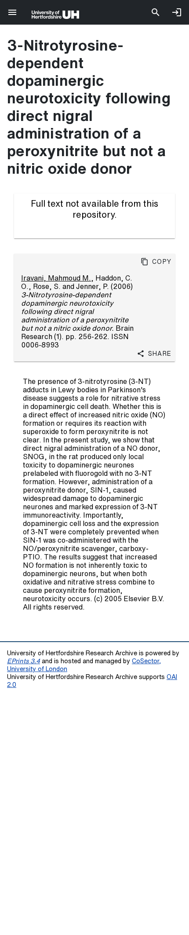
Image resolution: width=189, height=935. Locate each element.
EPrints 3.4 (23, 660)
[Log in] (176, 12)
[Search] (155, 12)
